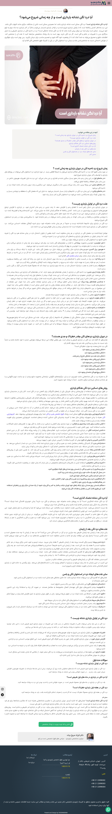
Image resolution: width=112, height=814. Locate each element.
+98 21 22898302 (98, 780)
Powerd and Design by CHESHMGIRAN (56, 813)
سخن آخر (92, 154)
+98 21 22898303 (98, 783)
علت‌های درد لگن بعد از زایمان (85, 149)
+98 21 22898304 (98, 787)
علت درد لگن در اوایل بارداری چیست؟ (83, 138)
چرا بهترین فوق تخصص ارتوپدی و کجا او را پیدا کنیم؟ (56, 761)
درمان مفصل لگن (72, 256)
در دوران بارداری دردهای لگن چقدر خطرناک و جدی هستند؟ (75, 141)
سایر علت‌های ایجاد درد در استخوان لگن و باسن (79, 151)
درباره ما (31, 762)
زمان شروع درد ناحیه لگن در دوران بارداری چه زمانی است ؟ (75, 135)
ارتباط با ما (30, 757)
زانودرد (67, 774)
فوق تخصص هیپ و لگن (55, 414)
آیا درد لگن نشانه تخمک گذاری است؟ (83, 146)
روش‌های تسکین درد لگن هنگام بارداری (82, 143)
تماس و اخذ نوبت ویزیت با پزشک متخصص (56, 724)
